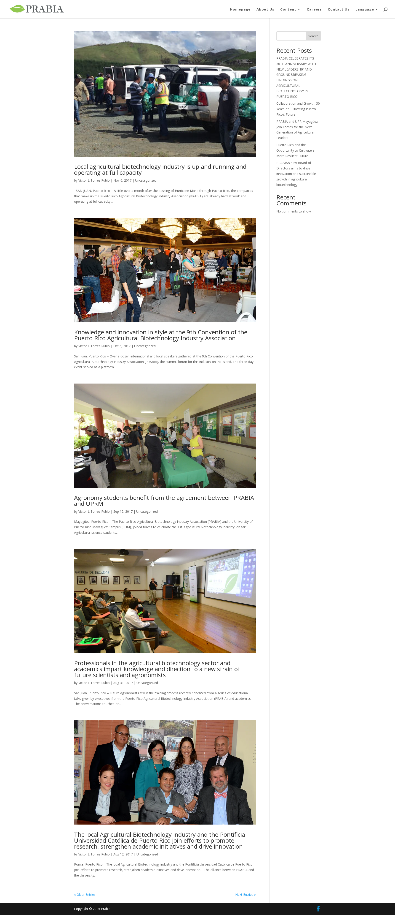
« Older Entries (85, 894)
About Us (265, 9)
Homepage (240, 9)
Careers (314, 9)
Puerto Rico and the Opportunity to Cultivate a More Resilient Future (295, 150)
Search (313, 36)
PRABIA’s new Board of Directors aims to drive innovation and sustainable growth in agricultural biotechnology (296, 174)
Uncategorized (145, 346)
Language (364, 9)
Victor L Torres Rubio (94, 180)
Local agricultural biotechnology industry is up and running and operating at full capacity (160, 169)
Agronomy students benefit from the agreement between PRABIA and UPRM (164, 500)
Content (288, 9)
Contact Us (339, 9)
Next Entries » (245, 894)
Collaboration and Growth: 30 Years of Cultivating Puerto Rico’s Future (298, 109)
